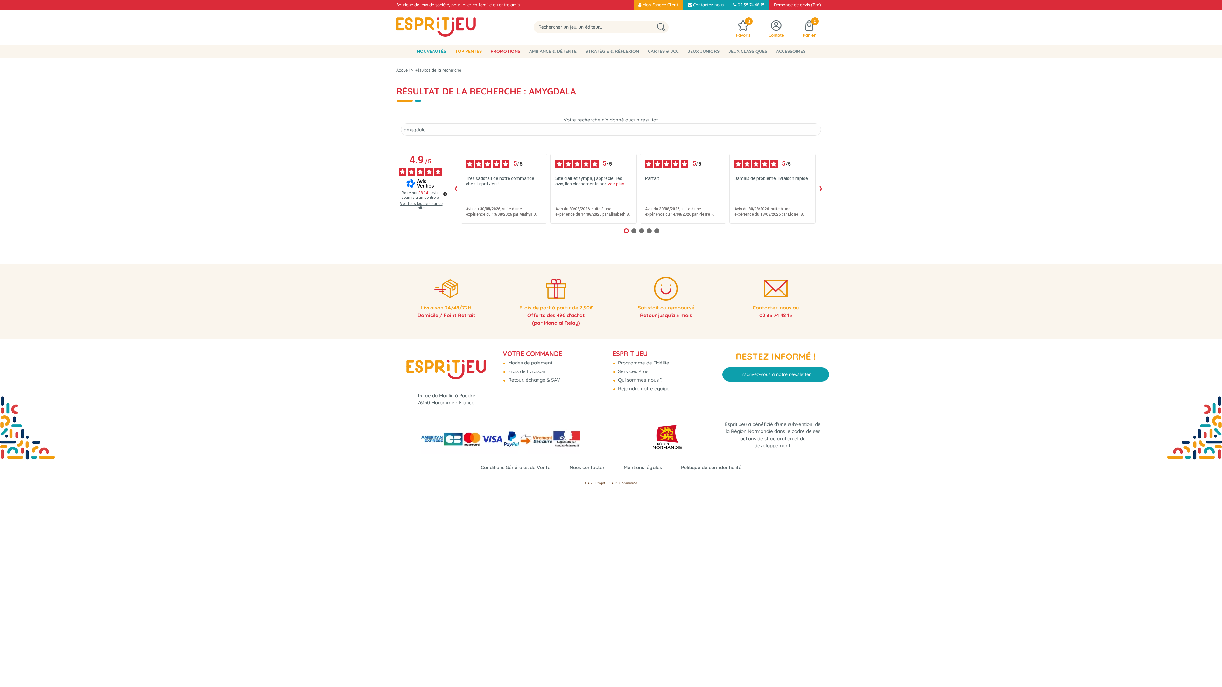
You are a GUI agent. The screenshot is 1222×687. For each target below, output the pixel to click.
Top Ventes (468, 51)
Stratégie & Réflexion (612, 51)
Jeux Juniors (704, 51)
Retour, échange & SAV (533, 380)
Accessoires (790, 51)
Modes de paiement (529, 363)
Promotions (505, 51)
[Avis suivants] (820, 188)
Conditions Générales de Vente (516, 467)
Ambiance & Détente (553, 51)
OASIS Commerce (623, 483)
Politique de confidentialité (711, 467)
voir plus (616, 183)
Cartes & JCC (663, 51)
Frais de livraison (526, 371)
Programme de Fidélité (643, 363)
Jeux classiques (747, 51)
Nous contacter (587, 467)
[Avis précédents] (455, 188)
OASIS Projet (595, 483)
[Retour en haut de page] (1209, 668)
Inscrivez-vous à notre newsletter (776, 374)
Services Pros (632, 371)
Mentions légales (643, 467)
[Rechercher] (661, 27)
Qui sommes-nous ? (639, 380)
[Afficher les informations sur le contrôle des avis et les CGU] (445, 194)
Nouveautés (431, 51)
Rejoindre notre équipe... (644, 388)
